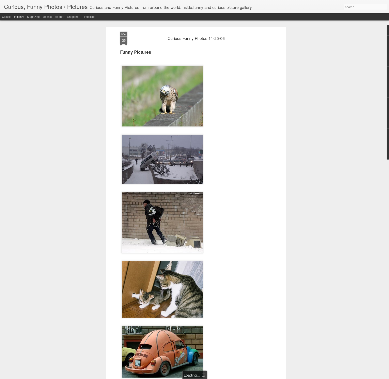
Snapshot (73, 17)
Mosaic (47, 17)
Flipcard (19, 17)
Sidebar (59, 17)
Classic (6, 17)
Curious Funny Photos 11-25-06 (196, 38)
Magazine (33, 17)
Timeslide (88, 17)
